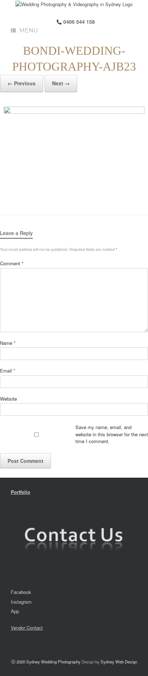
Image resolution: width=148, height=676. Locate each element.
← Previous (22, 83)
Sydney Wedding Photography (53, 661)
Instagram (21, 601)
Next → (61, 83)
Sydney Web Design (119, 661)
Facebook (21, 592)
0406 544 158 (78, 21)
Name (7, 342)
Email (7, 370)
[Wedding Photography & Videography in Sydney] (74, 4)
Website (8, 398)
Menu (28, 30)
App (15, 611)
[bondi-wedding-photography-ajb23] (74, 153)
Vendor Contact (27, 627)
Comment (11, 263)
